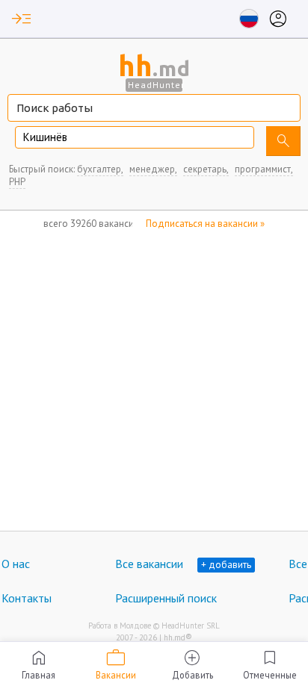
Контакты (26, 597)
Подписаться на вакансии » (205, 223)
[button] (21, 18)
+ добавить (226, 564)
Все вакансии (149, 563)
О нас (15, 563)
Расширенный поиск (166, 597)
